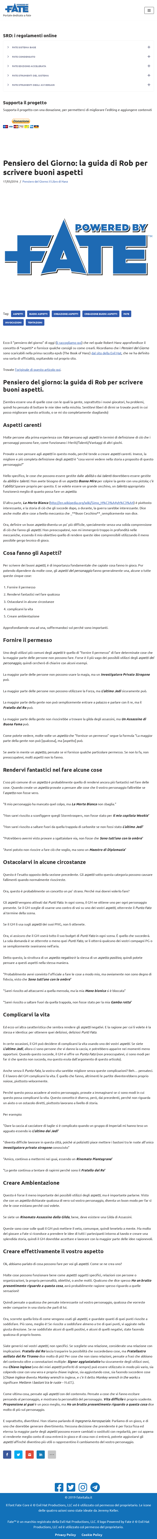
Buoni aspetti (38, 313)
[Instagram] (84, 1487)
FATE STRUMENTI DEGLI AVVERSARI (33, 84)
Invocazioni (13, 322)
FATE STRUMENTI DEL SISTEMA (30, 75)
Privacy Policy (65, 1534)
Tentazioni (35, 322)
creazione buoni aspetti (100, 313)
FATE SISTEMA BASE (24, 47)
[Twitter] (72, 1487)
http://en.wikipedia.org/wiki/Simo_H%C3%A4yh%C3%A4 (92, 502)
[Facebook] (60, 1487)
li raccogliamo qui (69, 342)
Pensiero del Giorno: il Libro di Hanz (45, 181)
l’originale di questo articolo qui (38, 369)
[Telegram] (96, 1487)
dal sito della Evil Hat (106, 353)
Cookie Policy (92, 1534)
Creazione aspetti (66, 313)
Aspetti (18, 313)
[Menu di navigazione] (149, 10)
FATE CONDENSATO (23, 56)
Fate (126, 313)
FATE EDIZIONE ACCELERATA (29, 66)
